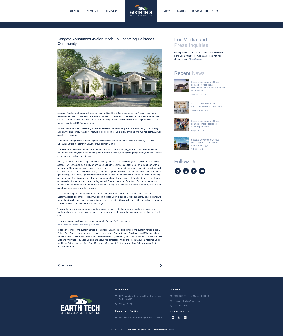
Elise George (195, 59)
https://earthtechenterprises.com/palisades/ (78, 224)
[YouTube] (202, 171)
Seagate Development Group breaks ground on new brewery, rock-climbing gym (206, 142)
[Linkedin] (217, 11)
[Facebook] (207, 11)
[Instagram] (212, 11)
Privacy (171, 330)
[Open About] (171, 11)
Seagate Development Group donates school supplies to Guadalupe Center (205, 124)
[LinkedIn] (194, 171)
